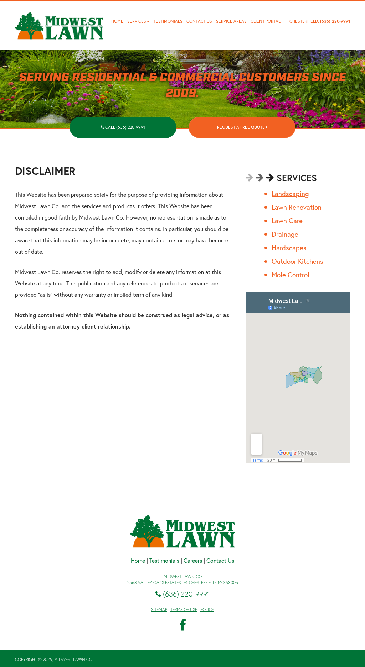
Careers (193, 560)
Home (117, 21)
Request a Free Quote (241, 127)
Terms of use (183, 609)
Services (136, 21)
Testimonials (168, 21)
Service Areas (231, 21)
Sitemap (159, 609)
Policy (207, 609)
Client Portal (266, 21)
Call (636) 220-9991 (124, 127)
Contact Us (199, 21)
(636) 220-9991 (335, 21)
